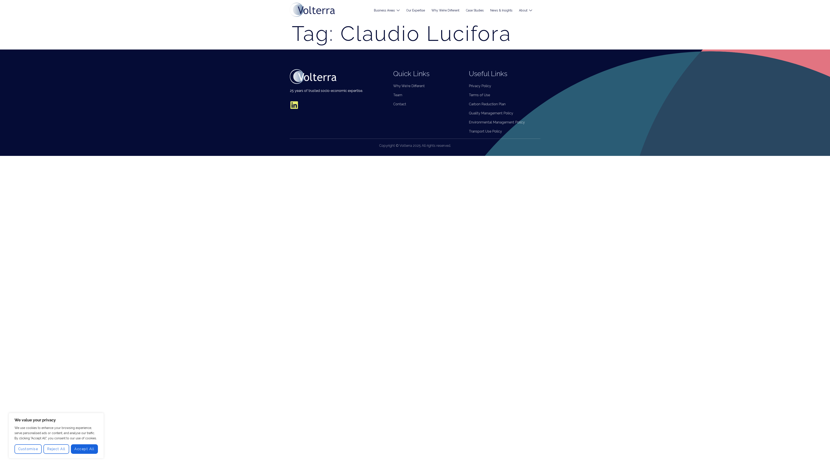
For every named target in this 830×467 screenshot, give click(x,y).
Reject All (56, 449)
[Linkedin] (294, 105)
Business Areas (384, 10)
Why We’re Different (445, 10)
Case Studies (475, 10)
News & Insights (501, 10)
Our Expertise (415, 10)
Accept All (84, 449)
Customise (28, 449)
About (523, 10)
